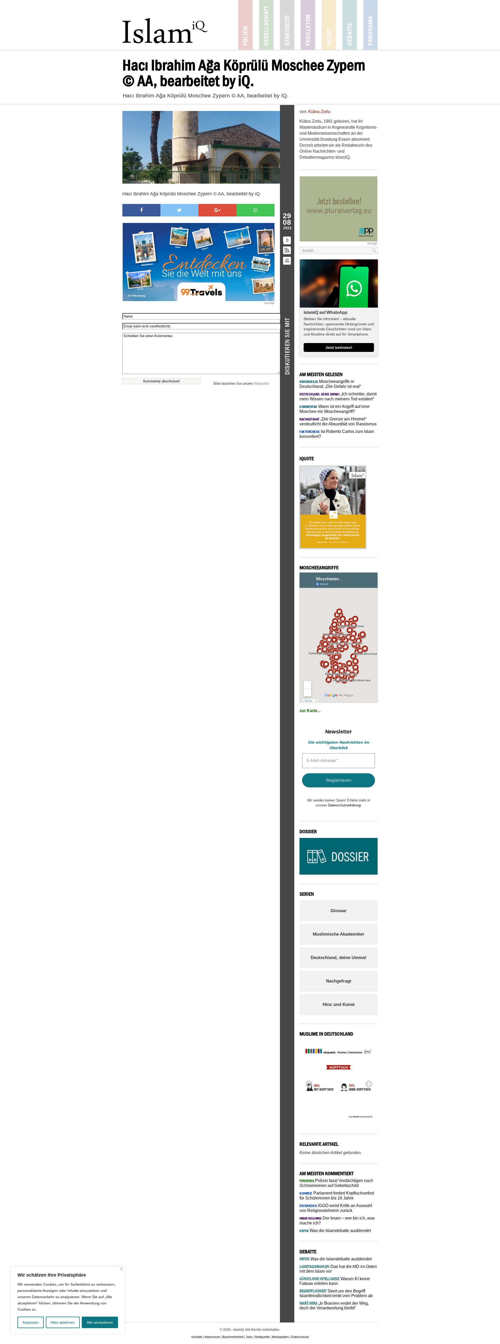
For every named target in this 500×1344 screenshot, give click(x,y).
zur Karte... (310, 710)
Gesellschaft (266, 25)
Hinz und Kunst (339, 1004)
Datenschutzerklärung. (345, 805)
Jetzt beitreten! (339, 347)
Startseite (287, 25)
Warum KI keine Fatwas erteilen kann (334, 1281)
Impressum (212, 1337)
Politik (245, 25)
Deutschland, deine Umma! (338, 957)
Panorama (370, 25)
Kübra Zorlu (319, 111)
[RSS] (287, 250)
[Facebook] (141, 210)
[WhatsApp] (255, 210)
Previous (307, 1082)
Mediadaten (280, 1337)
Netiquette (261, 383)
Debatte (349, 25)
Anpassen (30, 1322)
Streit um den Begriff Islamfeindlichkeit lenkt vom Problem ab (336, 1293)
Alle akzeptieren (100, 1322)
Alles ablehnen (63, 1322)
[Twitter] (179, 210)
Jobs (249, 1337)
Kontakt (196, 1337)
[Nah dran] (121, 1269)
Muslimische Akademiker (338, 934)
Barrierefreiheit (232, 1337)
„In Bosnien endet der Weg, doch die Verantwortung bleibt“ (334, 1305)
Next (367, 1082)
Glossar (338, 910)
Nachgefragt (338, 981)
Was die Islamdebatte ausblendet (335, 1230)
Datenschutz (300, 1337)
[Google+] (217, 210)
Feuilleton (308, 25)
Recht (329, 25)
